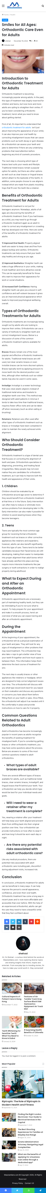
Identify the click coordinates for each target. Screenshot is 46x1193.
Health (12, 15)
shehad (7, 41)
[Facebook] (6, 921)
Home (6, 15)
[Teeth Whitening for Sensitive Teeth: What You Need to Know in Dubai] (12, 1022)
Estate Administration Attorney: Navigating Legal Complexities (30, 1145)
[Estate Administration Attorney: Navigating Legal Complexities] (9, 1145)
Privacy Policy (17, 1183)
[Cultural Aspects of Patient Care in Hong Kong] (12, 988)
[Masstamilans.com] (14, 6)
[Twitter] (12, 921)
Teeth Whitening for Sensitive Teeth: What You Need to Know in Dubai (11, 1035)
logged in (16, 1056)
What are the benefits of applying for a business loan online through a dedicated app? (29, 1158)
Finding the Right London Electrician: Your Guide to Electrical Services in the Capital (30, 1118)
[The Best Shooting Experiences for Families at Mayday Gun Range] (9, 1132)
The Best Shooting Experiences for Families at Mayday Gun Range (30, 1132)
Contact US (29, 1183)
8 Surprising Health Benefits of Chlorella (33, 1031)
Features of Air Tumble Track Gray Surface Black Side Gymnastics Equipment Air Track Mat (33, 1002)
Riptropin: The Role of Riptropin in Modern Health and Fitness (21, 1103)
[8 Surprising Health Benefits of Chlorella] (34, 1022)
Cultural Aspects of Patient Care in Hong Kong (11, 999)
